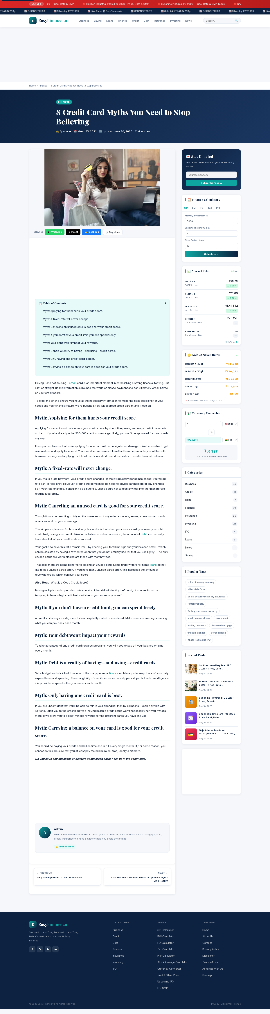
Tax (210, 208)
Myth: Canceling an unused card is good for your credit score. (82, 327)
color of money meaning (201, 582)
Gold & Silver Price (168, 975)
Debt (146, 20)
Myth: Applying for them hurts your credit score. (73, 311)
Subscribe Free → (211, 182)
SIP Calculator (165, 930)
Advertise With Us (212, 968)
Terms (237, 1003)
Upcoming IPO (165, 981)
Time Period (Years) (195, 240)
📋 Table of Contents (102, 303)
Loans (109, 20)
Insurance (159, 20)
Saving (98, 20)
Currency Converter (169, 968)
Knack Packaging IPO (199, 639)
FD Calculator (165, 942)
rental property (196, 603)
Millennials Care (196, 589)
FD (201, 208)
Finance (122, 20)
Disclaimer (208, 955)
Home (32, 85)
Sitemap (207, 975)
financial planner (196, 632)
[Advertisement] (135, 54)
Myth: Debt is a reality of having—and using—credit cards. (79, 351)
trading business (197, 625)
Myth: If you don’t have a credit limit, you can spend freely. (79, 335)
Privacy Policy (210, 949)
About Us (207, 936)
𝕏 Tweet (73, 232)
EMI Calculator (165, 936)
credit (72, 383)
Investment (222, 618)
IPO (210, 531)
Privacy (215, 1003)
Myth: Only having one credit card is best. (69, 358)
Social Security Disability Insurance (206, 596)
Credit (135, 20)
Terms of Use (210, 962)
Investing (175, 20)
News (188, 20)
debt (144, 534)
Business (84, 20)
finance (113, 673)
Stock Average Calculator (172, 962)
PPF (218, 208)
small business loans (199, 618)
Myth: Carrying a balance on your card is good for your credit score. (85, 367)
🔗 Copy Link (113, 232)
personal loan (218, 632)
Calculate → (211, 254)
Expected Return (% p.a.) (197, 228)
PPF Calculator (166, 955)
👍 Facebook (91, 232)
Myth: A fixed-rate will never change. (66, 319)
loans (153, 564)
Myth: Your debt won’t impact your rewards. (70, 343)
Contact (207, 942)
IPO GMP (162, 988)
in (55, 949)
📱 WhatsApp (54, 232)
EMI (194, 208)
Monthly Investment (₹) (196, 215)
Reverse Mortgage (221, 625)
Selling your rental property (202, 611)
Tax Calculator (165, 949)
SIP (186, 208)
